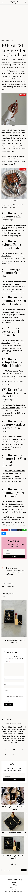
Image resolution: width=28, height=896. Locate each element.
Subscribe (14, 886)
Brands (7, 40)
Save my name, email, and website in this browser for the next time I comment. (13, 699)
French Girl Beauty (14, 2)
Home (2, 40)
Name (5, 678)
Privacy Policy (14, 887)
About (14, 882)
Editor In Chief (5, 59)
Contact (14, 889)
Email (5, 684)
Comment (6, 661)
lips (3, 586)
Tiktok (14, 884)
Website (6, 690)
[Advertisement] (14, 22)
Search (23, 870)
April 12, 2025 (13, 59)
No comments (21, 59)
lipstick (9, 586)
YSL (12, 40)
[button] (13, 645)
